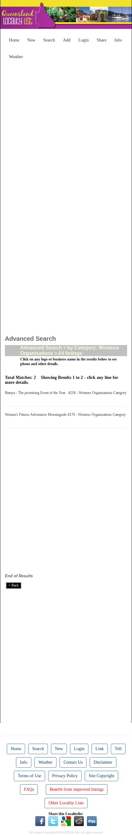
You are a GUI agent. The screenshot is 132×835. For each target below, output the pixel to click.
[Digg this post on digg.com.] (91, 821)
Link (99, 748)
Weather (16, 56)
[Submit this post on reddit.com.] (78, 821)
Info (118, 40)
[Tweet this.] (53, 821)
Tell (118, 748)
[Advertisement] (66, 128)
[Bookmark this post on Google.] (66, 821)
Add (66, 40)
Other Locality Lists (66, 803)
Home (14, 40)
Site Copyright (101, 775)
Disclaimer (103, 762)
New (31, 40)
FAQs (29, 789)
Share (102, 40)
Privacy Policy (65, 775)
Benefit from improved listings (76, 789)
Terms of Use (29, 775)
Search (49, 40)
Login (83, 40)
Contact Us (73, 762)
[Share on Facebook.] (40, 821)
